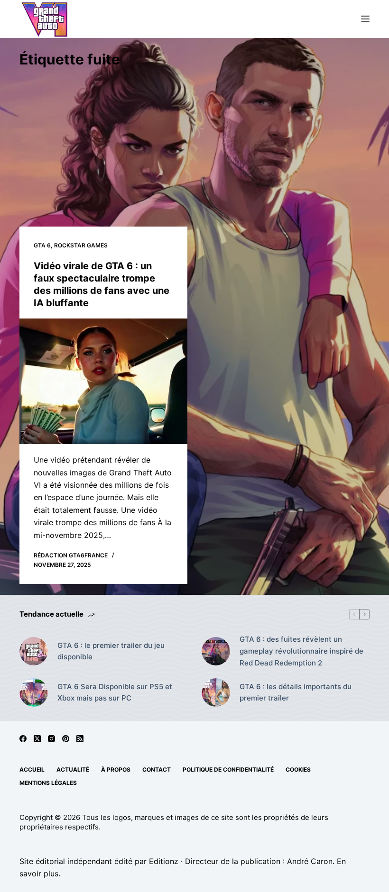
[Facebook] (23, 738)
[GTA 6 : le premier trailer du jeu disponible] (33, 651)
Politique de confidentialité (228, 769)
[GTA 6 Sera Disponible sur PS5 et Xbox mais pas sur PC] (33, 692)
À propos (115, 769)
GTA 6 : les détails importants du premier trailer (296, 692)
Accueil (32, 769)
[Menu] (365, 19)
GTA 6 (42, 245)
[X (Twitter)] (37, 738)
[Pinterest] (65, 738)
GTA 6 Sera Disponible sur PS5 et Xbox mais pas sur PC (114, 692)
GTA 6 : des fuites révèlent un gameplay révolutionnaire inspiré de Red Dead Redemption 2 (301, 651)
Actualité (72, 769)
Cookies (298, 769)
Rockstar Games (81, 245)
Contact (156, 769)
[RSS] (79, 738)
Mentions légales (48, 782)
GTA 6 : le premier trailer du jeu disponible (111, 651)
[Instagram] (51, 738)
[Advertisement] (194, 141)
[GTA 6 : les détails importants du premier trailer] (216, 692)
